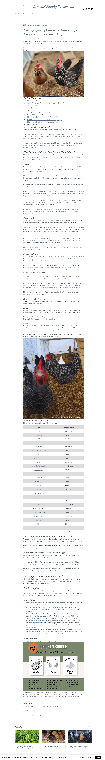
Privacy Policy (64, 757)
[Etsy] (92, 9)
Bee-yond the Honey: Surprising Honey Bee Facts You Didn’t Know (26, 747)
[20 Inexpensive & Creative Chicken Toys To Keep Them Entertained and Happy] (80, 736)
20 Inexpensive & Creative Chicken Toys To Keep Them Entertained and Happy (79, 747)
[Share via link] (36, 715)
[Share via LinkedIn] (32, 715)
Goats (31, 13)
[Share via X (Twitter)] (28, 715)
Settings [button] (82, 757)
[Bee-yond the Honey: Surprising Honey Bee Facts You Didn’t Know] (27, 736)
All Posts (17, 13)
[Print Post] (40, 715)
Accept (98, 757)
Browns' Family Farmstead (53, 6)
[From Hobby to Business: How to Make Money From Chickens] (54, 736)
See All (90, 726)
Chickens (25, 13)
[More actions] (83, 25)
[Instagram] (83, 9)
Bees (38, 13)
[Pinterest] (86, 9)
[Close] (103, 757)
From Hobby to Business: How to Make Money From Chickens (52, 747)
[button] (90, 13)
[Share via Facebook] (24, 715)
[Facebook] (89, 9)
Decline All (89, 757)
